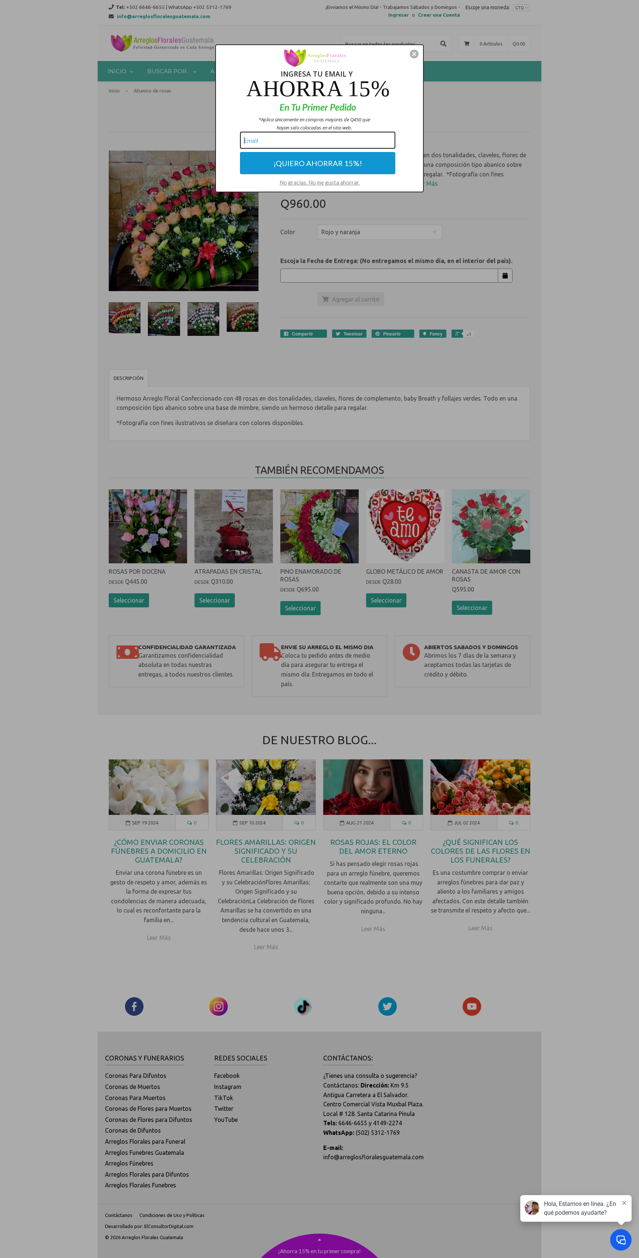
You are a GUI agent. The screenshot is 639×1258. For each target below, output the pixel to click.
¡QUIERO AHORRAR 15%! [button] (317, 163)
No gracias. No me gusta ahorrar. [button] (320, 182)
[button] (414, 54)
